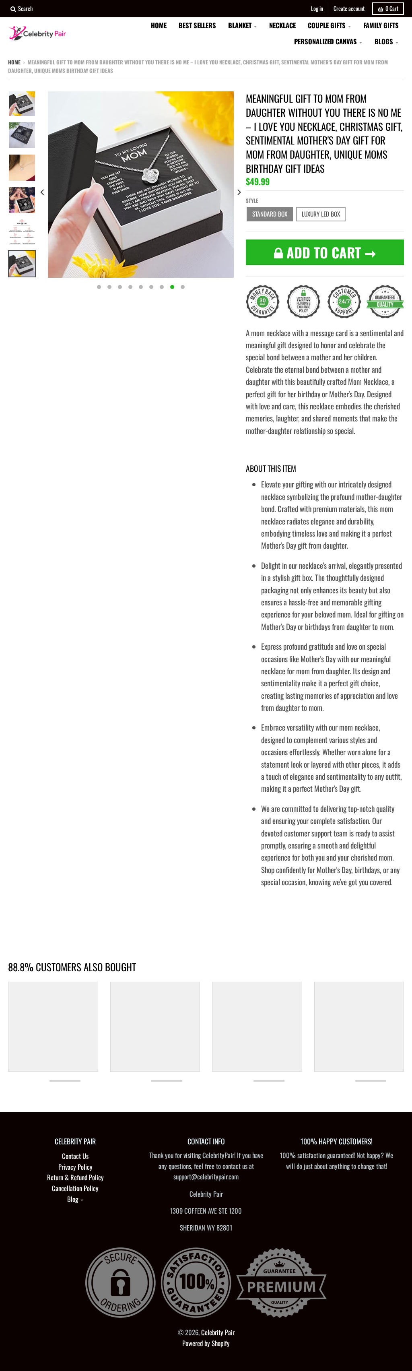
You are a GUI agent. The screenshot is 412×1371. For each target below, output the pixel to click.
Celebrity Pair (218, 1332)
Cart (391, 8)
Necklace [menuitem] (282, 25)
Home (14, 62)
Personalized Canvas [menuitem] (325, 41)
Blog (72, 1199)
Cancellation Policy (75, 1188)
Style (252, 200)
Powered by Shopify (206, 1343)
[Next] (238, 192)
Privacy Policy (75, 1167)
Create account (349, 8)
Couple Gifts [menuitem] (327, 25)
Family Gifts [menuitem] (381, 25)
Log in (317, 8)
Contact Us (75, 1156)
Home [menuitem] (159, 25)
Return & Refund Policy (75, 1177)
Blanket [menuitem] (239, 25)
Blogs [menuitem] (384, 41)
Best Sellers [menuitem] (197, 25)
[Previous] (43, 192)
